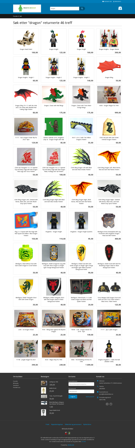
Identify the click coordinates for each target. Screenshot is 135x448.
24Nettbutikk (71, 445)
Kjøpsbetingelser (57, 424)
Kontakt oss (16, 387)
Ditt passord (72, 388)
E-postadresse (72, 381)
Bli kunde (15, 383)
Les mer (84, 441)
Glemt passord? (90, 397)
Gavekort (16, 385)
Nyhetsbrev (87, 424)
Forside (15, 16)
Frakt (47, 424)
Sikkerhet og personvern (73, 424)
